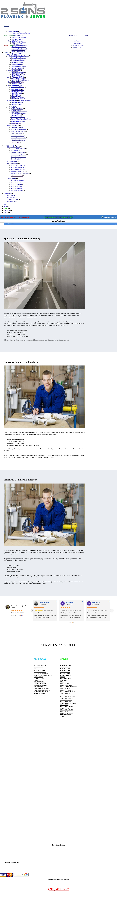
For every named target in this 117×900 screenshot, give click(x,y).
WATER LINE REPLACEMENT (42, 690)
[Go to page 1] (70, 622)
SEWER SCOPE (64, 711)
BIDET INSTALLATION (40, 670)
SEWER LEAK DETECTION (67, 691)
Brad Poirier (70, 602)
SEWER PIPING (64, 705)
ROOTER (62, 677)
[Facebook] (0, 870)
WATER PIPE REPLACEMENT (41, 695)
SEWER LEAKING (65, 693)
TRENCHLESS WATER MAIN (41, 688)
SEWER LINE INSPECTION (67, 696)
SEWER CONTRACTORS (66, 688)
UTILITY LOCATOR (65, 715)
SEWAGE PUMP (64, 680)
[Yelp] (2, 870)
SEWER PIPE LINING (65, 701)
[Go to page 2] (72, 622)
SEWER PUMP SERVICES (67, 706)
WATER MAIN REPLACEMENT (42, 691)
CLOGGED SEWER (65, 668)
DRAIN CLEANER (65, 670)
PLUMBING (37, 680)
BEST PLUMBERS (38, 667)
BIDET (35, 668)
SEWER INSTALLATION (66, 690)
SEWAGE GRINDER (65, 678)
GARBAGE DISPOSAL (39, 678)
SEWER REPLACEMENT (66, 710)
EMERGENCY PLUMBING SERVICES (43, 675)
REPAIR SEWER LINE (66, 675)
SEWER (62, 682)
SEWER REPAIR (64, 708)
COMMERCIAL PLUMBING (41, 673)
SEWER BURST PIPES (66, 685)
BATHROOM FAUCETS (40, 665)
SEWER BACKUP (64, 683)
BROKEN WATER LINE (40, 672)
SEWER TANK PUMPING (66, 713)
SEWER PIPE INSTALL (66, 700)
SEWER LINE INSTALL (66, 698)
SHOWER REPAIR (38, 686)
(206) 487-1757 (110, 217)
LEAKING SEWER (65, 673)
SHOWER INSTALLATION (40, 685)
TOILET (62, 716)
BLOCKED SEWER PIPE (66, 665)
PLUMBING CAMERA (39, 682)
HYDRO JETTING (65, 672)
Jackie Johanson (45, 602)
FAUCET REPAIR (38, 677)
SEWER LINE (63, 695)
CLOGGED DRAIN (65, 667)
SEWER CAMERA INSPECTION (68, 686)
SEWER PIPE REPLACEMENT (68, 703)
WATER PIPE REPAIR (39, 693)
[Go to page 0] (69, 622)
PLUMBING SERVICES (40, 683)
